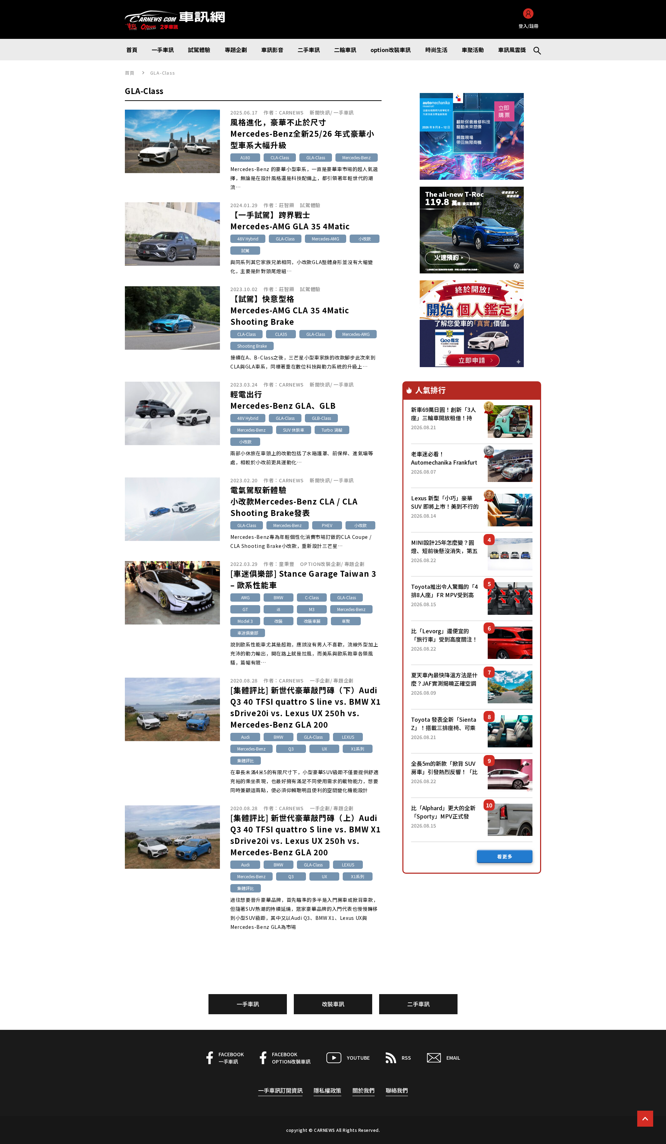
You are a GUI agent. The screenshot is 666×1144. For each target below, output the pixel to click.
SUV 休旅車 (293, 430)
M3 (312, 609)
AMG (245, 597)
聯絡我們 (397, 1090)
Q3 (291, 749)
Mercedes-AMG (325, 238)
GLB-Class (321, 418)
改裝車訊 (333, 1004)
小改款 (364, 238)
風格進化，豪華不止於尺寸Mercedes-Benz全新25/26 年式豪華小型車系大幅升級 (302, 133)
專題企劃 (354, 563)
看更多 (505, 856)
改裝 (278, 621)
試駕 (245, 250)
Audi (245, 737)
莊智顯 (286, 205)
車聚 (346, 621)
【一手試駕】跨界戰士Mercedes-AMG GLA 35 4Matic (290, 220)
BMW (278, 597)
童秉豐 (286, 563)
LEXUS (348, 737)
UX (324, 749)
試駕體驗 (310, 205)
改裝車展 (312, 621)
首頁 (130, 72)
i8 (278, 609)
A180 (245, 157)
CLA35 (281, 334)
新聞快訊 (320, 112)
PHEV (327, 525)
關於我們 (363, 1090)
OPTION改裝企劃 (320, 563)
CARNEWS (291, 112)
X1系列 (357, 749)
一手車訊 (343, 112)
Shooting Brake (252, 346)
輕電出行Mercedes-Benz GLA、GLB (283, 399)
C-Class (312, 597)
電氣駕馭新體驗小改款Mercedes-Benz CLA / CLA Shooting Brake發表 (294, 501)
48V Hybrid (247, 238)
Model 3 (245, 621)
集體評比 (245, 760)
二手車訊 (418, 1004)
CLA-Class (280, 157)
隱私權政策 (327, 1090)
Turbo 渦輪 (332, 430)
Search (534, 49)
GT (245, 609)
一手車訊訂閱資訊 (280, 1090)
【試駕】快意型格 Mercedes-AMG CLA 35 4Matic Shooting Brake (290, 310)
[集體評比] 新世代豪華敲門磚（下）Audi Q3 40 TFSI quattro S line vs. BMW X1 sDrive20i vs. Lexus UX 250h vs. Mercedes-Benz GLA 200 (305, 707)
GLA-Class (315, 157)
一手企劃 (320, 680)
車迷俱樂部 (247, 633)
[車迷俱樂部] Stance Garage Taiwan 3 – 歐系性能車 (303, 579)
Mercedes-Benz (356, 157)
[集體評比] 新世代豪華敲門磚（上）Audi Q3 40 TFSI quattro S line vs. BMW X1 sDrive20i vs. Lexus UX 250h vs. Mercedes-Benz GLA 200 (305, 834)
